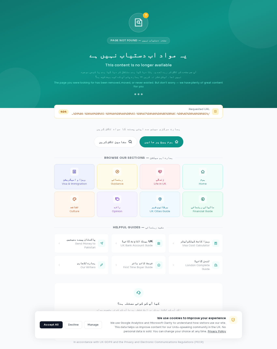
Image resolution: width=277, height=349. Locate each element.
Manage (93, 324)
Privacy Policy (217, 331)
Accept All (51, 324)
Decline (73, 324)
